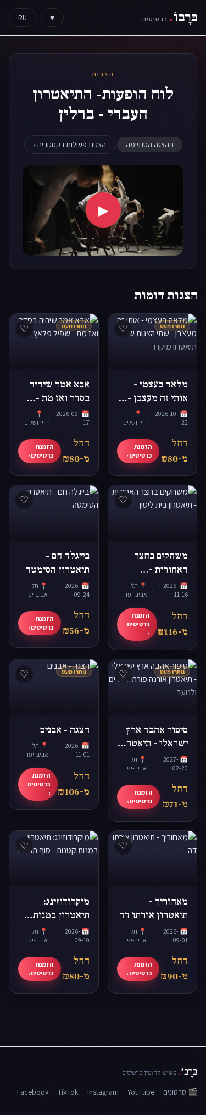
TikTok (68, 1092)
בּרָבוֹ (169, 17)
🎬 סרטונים (180, 1092)
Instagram (103, 1092)
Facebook (33, 1092)
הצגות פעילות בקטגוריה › (70, 144)
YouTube (140, 1092)
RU (22, 18)
